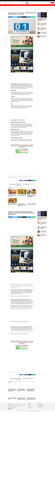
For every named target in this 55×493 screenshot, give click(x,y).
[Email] (5, 43)
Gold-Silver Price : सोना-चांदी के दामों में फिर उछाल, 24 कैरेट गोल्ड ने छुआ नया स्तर (22, 195)
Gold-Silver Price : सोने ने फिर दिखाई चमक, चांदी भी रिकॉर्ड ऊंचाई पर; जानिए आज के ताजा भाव (12, 195)
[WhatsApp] (5, 46)
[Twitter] (5, 39)
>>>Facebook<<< (14, 342)
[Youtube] (10, 408)
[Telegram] (5, 45)
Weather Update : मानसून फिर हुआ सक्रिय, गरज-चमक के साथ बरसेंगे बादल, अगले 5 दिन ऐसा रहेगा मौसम (43, 33)
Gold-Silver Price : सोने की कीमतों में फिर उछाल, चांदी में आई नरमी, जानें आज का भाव (31, 204)
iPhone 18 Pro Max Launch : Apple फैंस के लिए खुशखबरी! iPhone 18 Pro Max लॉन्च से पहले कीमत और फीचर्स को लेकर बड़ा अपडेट (42, 19)
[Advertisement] (27, 8)
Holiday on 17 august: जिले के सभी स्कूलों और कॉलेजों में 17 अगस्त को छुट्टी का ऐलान (12, 399)
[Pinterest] (5, 42)
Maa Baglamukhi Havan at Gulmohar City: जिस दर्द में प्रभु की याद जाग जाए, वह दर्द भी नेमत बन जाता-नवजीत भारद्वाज (22, 390)
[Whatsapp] (11, 408)
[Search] (53, 5)
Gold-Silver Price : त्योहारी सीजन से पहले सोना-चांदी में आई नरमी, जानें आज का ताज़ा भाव (12, 204)
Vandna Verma (10, 15)
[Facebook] (5, 38)
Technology (38, 21)
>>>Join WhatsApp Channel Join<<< (25, 341)
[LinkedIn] (5, 40)
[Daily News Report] (27, 2)
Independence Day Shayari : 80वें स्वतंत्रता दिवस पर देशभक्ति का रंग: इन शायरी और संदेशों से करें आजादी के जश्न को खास (22, 399)
